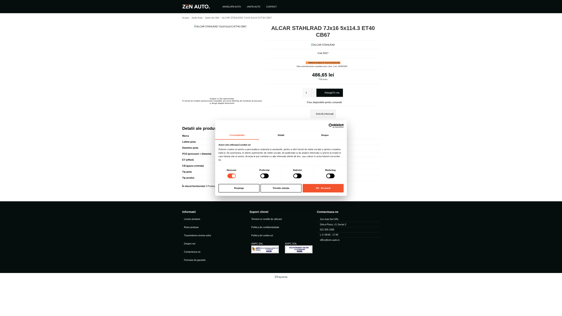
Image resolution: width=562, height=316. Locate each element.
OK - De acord (323, 188)
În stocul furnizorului (193, 186)
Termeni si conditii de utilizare (266, 219)
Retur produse (191, 227)
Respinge (239, 188)
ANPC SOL (291, 243)
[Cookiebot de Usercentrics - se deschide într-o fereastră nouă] (331, 125)
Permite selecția (281, 188)
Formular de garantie (195, 260)
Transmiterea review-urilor (197, 235)
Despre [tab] (325, 135)
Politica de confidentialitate (265, 227)
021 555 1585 (327, 229)
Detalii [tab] (281, 135)
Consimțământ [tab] (237, 135)
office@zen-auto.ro (330, 240)
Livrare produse (192, 219)
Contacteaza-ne (192, 252)
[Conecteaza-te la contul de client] (371, 6)
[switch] (264, 176)
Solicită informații (324, 114)
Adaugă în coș (331, 92)
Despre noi (189, 243)
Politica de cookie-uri (262, 235)
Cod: (320, 53)
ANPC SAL (257, 243)
